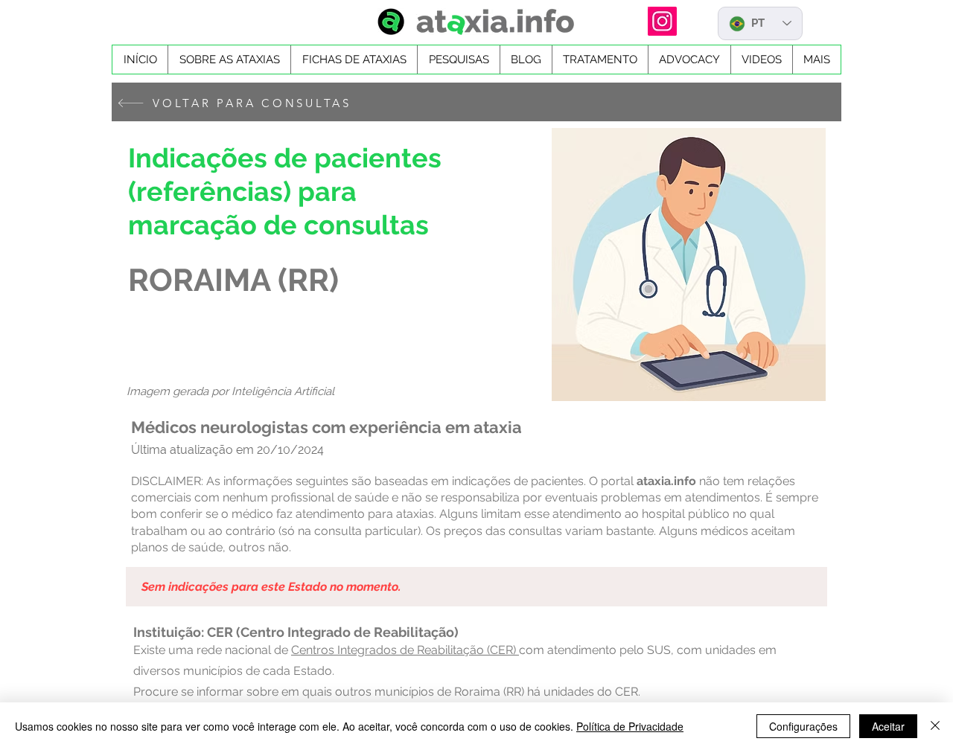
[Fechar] (935, 726)
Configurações (803, 726)
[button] (353, 59)
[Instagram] (662, 21)
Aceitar (888, 726)
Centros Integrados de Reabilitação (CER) (405, 650)
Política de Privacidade (629, 726)
